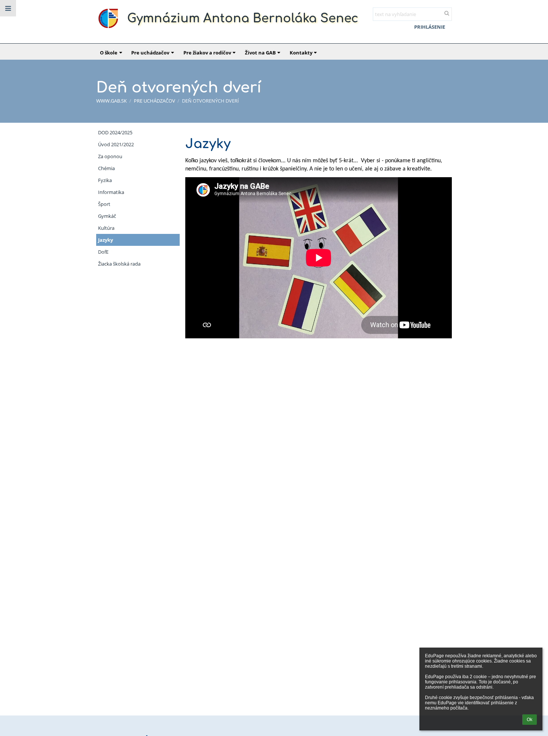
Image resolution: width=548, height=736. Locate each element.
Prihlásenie (429, 27)
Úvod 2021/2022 (116, 144)
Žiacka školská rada (119, 263)
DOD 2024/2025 (115, 132)
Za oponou (110, 156)
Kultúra (106, 228)
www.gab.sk (111, 100)
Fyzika (105, 180)
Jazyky (105, 240)
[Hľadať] (447, 13)
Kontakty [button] (301, 52)
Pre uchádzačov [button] (150, 52)
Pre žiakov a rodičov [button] (207, 52)
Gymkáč (107, 216)
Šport (104, 204)
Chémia (106, 168)
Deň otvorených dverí (210, 100)
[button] (8, 8)
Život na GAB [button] (260, 52)
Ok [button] (529, 719)
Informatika (111, 192)
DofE (103, 251)
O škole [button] (108, 52)
